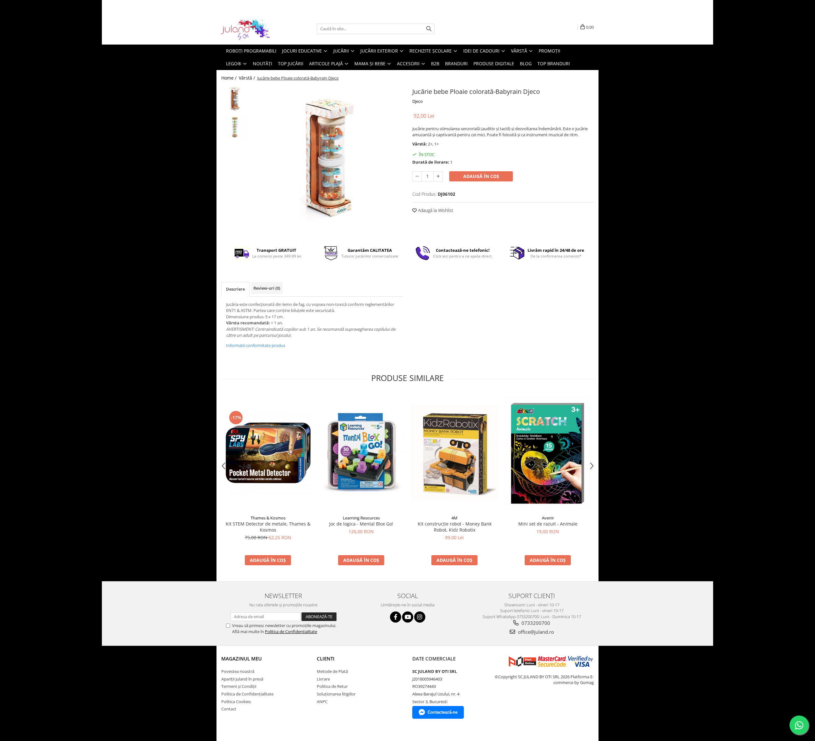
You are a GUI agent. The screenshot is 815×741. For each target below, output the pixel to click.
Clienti (326, 658)
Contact (228, 709)
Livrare (323, 679)
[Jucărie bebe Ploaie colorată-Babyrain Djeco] (327, 161)
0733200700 (535, 623)
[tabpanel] (327, 161)
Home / (229, 78)
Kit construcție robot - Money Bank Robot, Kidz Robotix (455, 527)
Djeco (417, 101)
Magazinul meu (241, 658)
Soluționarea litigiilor (336, 694)
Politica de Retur (332, 686)
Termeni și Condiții (238, 686)
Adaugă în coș (481, 176)
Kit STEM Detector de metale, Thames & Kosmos (268, 527)
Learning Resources (361, 518)
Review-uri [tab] (266, 288)
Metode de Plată (332, 671)
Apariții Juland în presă (242, 679)
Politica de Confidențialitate (247, 694)
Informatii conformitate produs (255, 345)
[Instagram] (419, 617)
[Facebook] (395, 617)
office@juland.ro (535, 632)
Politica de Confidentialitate (291, 631)
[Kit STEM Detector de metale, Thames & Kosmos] (267, 452)
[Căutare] (429, 29)
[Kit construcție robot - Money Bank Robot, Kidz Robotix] (454, 453)
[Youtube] (407, 617)
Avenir (548, 518)
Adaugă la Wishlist (435, 210)
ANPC (322, 701)
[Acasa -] (253, 29)
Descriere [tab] (235, 289)
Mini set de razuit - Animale (548, 524)
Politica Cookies (236, 701)
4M (454, 518)
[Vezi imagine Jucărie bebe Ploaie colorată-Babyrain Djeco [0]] (235, 99)
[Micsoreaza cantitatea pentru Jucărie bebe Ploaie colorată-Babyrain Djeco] (417, 176)
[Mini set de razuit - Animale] (547, 452)
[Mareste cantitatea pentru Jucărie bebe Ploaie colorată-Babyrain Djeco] (438, 176)
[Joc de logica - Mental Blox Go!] (361, 452)
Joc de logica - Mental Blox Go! (361, 524)
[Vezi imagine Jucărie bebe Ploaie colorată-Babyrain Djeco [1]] (235, 126)
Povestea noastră (237, 671)
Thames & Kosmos (268, 518)
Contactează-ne (442, 712)
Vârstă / (247, 78)
